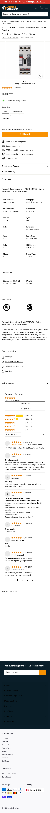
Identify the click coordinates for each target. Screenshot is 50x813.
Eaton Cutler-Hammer (10, 38)
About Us (5, 741)
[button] (7, 88)
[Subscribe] (42, 672)
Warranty (5, 751)
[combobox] (25, 14)
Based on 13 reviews (12, 400)
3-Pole (39, 202)
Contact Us (6, 745)
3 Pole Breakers (13, 21)
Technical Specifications (14, 366)
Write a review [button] (25, 403)
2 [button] (22, 580)
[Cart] (41, 7)
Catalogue (8, 357)
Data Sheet (9, 371)
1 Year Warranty (8, 172)
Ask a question (8, 383)
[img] (17, 442)
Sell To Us (5, 761)
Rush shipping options (9, 129)
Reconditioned (17, 112)
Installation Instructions (14, 361)
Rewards (5, 758)
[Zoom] (40, 76)
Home (4, 21)
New (5, 111)
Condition (6, 107)
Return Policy (6, 748)
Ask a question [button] (25, 409)
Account (5, 738)
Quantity (5, 118)
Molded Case (31, 202)
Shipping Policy (7, 754)
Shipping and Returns (10, 166)
